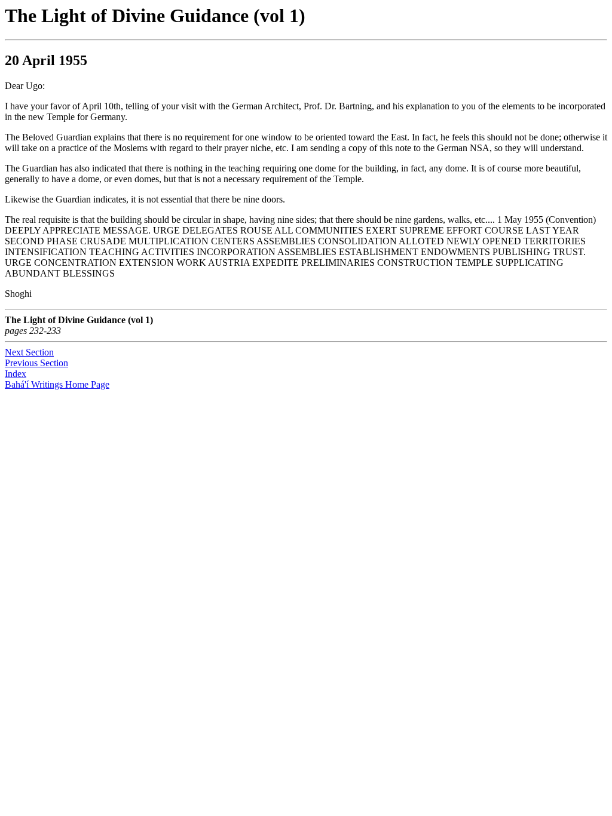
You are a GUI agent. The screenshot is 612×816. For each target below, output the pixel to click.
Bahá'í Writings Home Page (57, 384)
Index (15, 374)
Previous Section (36, 363)
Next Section (29, 352)
